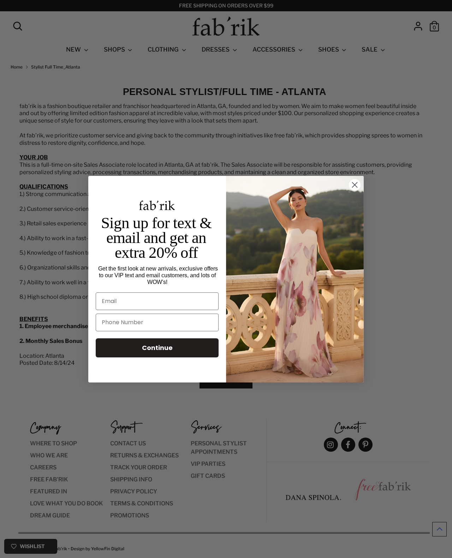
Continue (157, 347)
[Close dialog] (355, 185)
